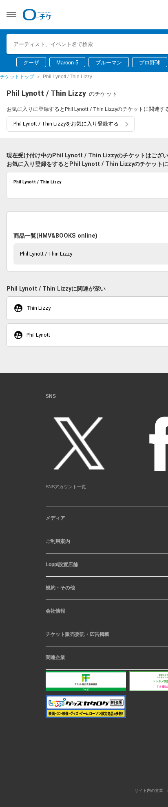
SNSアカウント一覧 (66, 489)
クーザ (31, 63)
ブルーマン (108, 63)
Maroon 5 (67, 63)
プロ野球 (149, 63)
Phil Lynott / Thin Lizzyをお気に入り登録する (66, 124)
